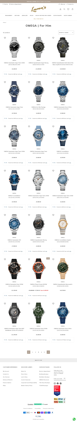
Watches (17, 15)
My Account (6, 371)
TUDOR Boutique (43, 385)
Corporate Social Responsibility (29, 382)
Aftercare (63, 4)
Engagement (8, 15)
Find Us (6, 4)
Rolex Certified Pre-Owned (43, 15)
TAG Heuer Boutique (44, 382)
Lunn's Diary (24, 377)
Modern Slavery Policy (26, 385)
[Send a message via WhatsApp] (74, 419)
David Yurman (68, 15)
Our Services (6, 377)
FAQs (4, 385)
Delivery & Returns (7, 379)
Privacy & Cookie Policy (48, 408)
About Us (23, 371)
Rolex (31, 15)
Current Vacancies (25, 379)
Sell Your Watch (38, 18)
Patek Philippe (57, 15)
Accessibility (38, 408)
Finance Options (7, 382)
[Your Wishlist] (68, 9)
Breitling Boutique (43, 374)
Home (4, 22)
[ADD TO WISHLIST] (4, 37)
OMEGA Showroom (44, 379)
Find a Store (24, 374)
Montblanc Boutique (44, 377)
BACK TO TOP (38, 360)
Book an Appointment (16, 4)
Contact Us (70, 4)
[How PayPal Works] (52, 413)
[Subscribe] (65, 379)
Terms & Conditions (27, 408)
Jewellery (25, 15)
